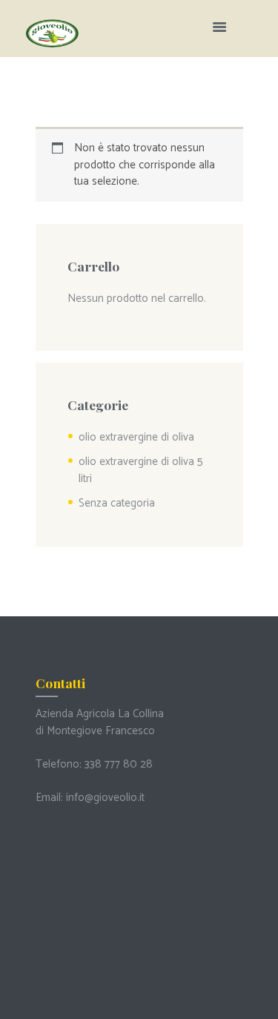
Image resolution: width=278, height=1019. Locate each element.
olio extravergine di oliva (136, 437)
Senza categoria (117, 503)
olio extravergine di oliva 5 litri (141, 470)
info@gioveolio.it (105, 797)
